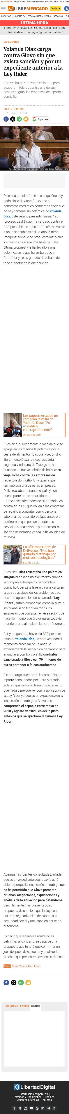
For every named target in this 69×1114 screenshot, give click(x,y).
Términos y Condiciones (27, 1097)
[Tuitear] (12, 119)
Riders (37, 966)
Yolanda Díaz (26, 966)
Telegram (48, 1108)
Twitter (20, 1108)
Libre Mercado (11, 41)
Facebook (14, 1108)
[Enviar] (19, 119)
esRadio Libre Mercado (39, 16)
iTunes (54, 1108)
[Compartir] (6, 119)
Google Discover (37, 1108)
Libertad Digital (34, 1087)
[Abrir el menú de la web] (4, 8)
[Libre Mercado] (27, 9)
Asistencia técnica (28, 1100)
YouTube (31, 1108)
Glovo (15, 966)
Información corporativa (34, 1094)
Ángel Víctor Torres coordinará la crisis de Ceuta (36, 2)
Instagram (26, 1108)
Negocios (58, 16)
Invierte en (19, 16)
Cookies (49, 1097)
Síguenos (43, 119)
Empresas (6, 16)
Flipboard (43, 1108)
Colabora (55, 8)
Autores (47, 1100)
